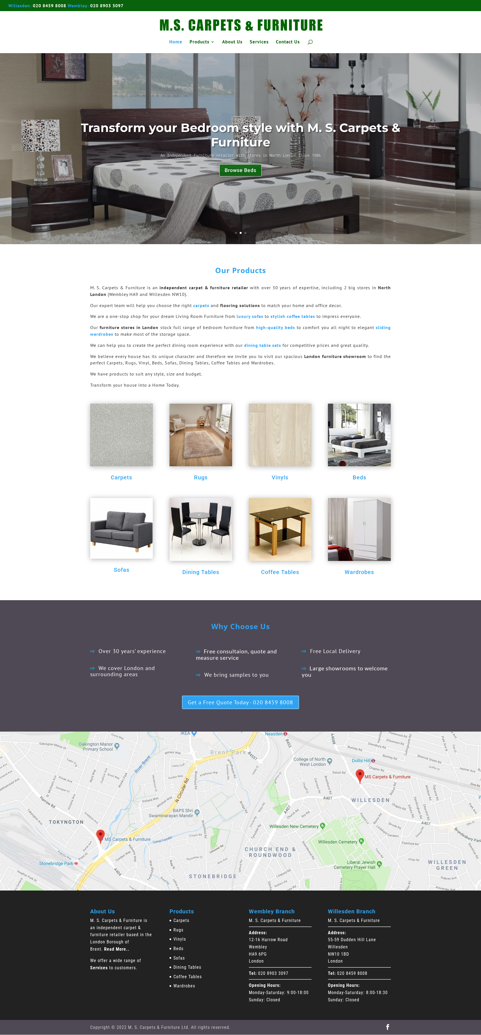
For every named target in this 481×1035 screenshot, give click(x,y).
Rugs (201, 477)
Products (199, 42)
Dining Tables (200, 572)
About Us (232, 42)
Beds (359, 477)
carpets (201, 305)
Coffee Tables (280, 572)
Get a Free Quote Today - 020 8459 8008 (240, 702)
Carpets (121, 477)
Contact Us (288, 42)
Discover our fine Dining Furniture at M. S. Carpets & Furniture (240, 134)
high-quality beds (275, 327)
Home (175, 42)
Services (259, 42)
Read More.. (116, 949)
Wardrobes (359, 572)
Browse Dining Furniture (241, 170)
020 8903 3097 (107, 5)
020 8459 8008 (49, 5)
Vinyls (280, 477)
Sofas (121, 569)
